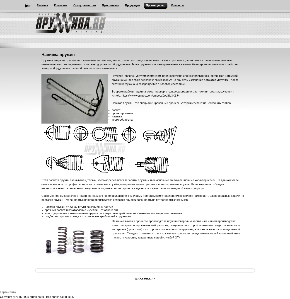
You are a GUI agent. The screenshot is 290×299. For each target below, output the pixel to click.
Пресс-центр (110, 5)
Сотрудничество (84, 5)
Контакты (177, 5)
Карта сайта (8, 292)
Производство (155, 5)
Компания (60, 5)
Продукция (132, 5)
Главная (42, 5)
